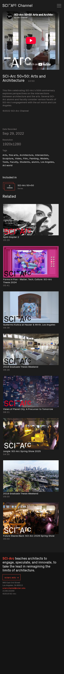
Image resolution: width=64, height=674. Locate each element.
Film (25, 158)
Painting (34, 158)
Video (18, 158)
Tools (5, 161)
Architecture (26, 154)
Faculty (14, 161)
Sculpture (8, 158)
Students (25, 161)
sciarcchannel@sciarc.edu (14, 588)
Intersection (41, 154)
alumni (35, 161)
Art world (8, 165)
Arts (5, 154)
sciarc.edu (10, 577)
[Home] (17, 9)
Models (44, 158)
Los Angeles (47, 161)
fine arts (13, 154)
